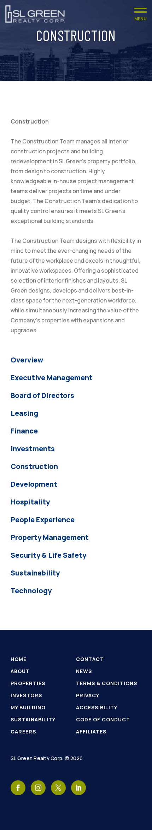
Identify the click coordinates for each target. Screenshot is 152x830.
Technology (31, 590)
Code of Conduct (103, 719)
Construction (34, 466)
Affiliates (91, 731)
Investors (26, 695)
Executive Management (52, 377)
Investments (33, 448)
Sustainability (35, 573)
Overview (27, 360)
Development (34, 484)
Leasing (24, 413)
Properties (28, 683)
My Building (28, 707)
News (84, 671)
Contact (90, 659)
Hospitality (30, 502)
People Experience (43, 519)
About (20, 671)
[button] (140, 14)
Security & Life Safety (48, 555)
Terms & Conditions (106, 683)
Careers (23, 731)
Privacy (87, 695)
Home (19, 659)
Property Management (50, 537)
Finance (24, 431)
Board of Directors (42, 395)
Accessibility (96, 707)
